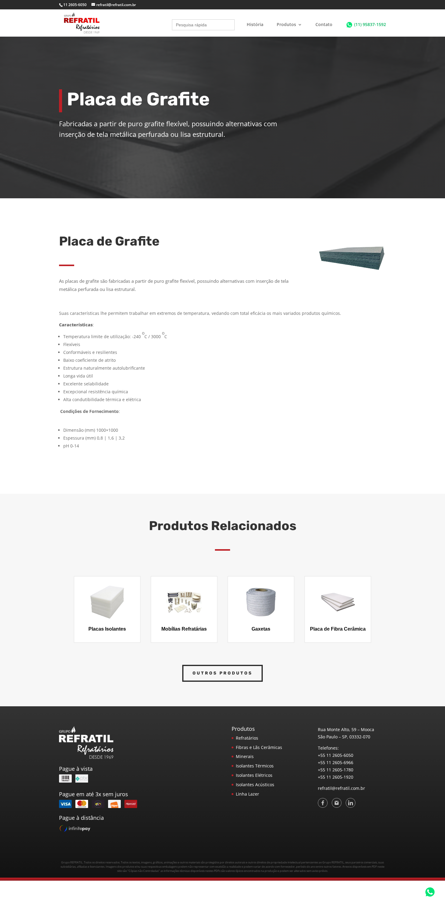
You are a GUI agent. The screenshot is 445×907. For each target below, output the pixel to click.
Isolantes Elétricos (254, 775)
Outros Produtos (222, 673)
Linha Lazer (247, 794)
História (255, 24)
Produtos (286, 24)
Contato (323, 24)
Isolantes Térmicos (255, 766)
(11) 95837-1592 (370, 24)
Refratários (247, 738)
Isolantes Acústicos (255, 784)
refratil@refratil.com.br (341, 788)
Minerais (245, 756)
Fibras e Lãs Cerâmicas (259, 747)
